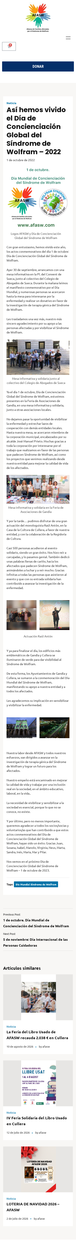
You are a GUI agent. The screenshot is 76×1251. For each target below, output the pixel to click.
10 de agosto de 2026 (20, 1046)
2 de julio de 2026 (17, 1218)
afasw (46, 1046)
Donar (38, 66)
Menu (68, 38)
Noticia (11, 103)
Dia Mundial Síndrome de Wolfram (36, 884)
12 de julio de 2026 (18, 1132)
